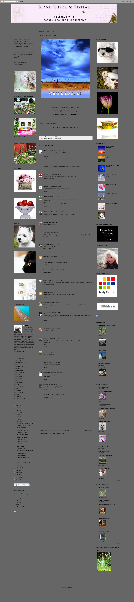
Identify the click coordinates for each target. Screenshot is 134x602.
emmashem (46, 372)
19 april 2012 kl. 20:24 (53, 222)
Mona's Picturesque (104, 468)
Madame (45, 174)
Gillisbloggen (47, 212)
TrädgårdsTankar (103, 368)
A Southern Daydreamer (105, 455)
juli (18, 414)
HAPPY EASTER (21, 455)
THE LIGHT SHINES (22, 435)
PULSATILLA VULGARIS (23, 425)
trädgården (18, 358)
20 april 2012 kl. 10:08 (55, 352)
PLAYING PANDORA (111, 213)
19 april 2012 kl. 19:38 (57, 212)
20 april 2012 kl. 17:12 (55, 384)
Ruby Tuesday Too (103, 451)
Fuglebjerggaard (19, 493)
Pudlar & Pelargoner (104, 421)
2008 (17, 477)
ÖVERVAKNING (21, 448)
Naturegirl (46, 302)
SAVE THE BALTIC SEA (23, 462)
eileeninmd (46, 280)
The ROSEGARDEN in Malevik (106, 408)
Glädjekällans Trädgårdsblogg (106, 325)
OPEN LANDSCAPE (22, 441)
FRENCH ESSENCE (103, 500)
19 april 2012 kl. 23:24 (56, 280)
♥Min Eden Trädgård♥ (104, 363)
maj (18, 419)
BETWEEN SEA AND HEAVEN (25, 451)
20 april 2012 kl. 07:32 (53, 338)
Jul (16, 388)
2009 (17, 475)
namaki (45, 328)
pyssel (17, 396)
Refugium (101, 338)
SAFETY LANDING (22, 437)
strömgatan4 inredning (104, 518)
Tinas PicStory (47, 270)
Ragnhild (45, 186)
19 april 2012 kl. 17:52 (58, 150)
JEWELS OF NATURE (23, 430)
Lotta (44, 338)
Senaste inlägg (43, 430)
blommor (17, 364)
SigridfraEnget (47, 395)
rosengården (18, 372)
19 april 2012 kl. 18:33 (55, 174)
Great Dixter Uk (19, 497)
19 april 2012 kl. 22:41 (55, 244)
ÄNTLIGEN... (20, 444)
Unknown (46, 292)
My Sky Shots (47, 262)
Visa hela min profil (19, 351)
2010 (17, 472)
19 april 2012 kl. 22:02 (52, 232)
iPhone (48, 138)
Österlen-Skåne (57, 138)
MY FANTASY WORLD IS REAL (25, 423)
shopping (18, 380)
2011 (17, 470)
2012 (17, 410)
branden (17, 390)
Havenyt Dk (18, 499)
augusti (19, 412)
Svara (45, 158)
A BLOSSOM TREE (111, 184)
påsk (16, 394)
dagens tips (18, 392)
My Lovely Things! (103, 531)
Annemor (46, 196)
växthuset (18, 370)
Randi (26, 325)
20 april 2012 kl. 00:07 (56, 302)
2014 (17, 405)
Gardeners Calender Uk (21, 495)
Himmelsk (48, 123)
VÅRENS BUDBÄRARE (23, 460)
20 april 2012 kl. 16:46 (57, 372)
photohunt (18, 386)
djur (45, 138)
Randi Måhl (99, 314)
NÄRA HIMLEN (21, 446)
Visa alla (118, 380)
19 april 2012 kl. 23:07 (58, 270)
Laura (45, 222)
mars (18, 465)
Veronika (45, 352)
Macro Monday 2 (103, 447)
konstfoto (17, 366)
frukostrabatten (19, 398)
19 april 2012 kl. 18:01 (53, 164)
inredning (18, 378)
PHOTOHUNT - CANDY (112, 203)
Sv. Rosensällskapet (20, 507)
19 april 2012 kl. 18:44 (55, 186)
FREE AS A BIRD (21, 428)
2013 (17, 408)
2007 (17, 479)
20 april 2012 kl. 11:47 (55, 362)
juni (18, 417)
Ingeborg (45, 384)
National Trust (19, 503)
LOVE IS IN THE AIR (111, 194)
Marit (44, 164)
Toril (44, 232)
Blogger (70, 587)
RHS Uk (17, 505)
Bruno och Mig (47, 150)
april (18, 421)
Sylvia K (45, 313)
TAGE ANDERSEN (22, 432)
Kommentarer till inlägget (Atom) (56, 433)
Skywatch (53, 123)
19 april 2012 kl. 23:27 (55, 292)
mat (16, 384)
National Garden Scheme (22, 501)
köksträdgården (19, 382)
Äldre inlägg (88, 430)
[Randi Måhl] (97, 316)
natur (51, 138)
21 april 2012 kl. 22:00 (58, 395)
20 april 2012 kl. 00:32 (54, 328)
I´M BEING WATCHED (23, 457)
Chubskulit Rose (48, 256)
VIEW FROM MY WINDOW (110, 147)
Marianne (46, 244)
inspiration (18, 376)
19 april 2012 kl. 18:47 (55, 196)
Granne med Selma (103, 487)
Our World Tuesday (103, 434)
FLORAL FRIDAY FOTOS (105, 391)
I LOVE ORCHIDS (21, 453)
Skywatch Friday (103, 387)
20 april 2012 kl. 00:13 (55, 313)
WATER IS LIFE (21, 439)
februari (19, 467)
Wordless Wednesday (104, 404)
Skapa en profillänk (100, 318)
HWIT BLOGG (102, 351)
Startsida (66, 430)
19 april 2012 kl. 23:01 (59, 256)
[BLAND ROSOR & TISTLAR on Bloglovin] (22, 486)
